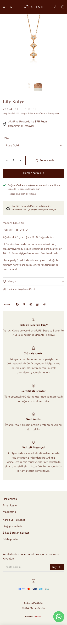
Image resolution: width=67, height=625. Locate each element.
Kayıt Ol (57, 567)
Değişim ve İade (13, 526)
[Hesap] (55, 7)
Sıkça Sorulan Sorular (16, 533)
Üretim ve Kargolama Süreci (21, 289)
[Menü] (4, 7)
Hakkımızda (10, 499)
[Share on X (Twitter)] (24, 304)
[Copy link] (44, 304)
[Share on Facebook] (17, 304)
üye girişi (31, 209)
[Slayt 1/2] (29, 87)
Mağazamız (9, 512)
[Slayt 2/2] (38, 87)
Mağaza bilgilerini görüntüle (22, 193)
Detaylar (29, 126)
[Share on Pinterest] (31, 304)
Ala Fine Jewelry (37, 608)
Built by (33, 616)
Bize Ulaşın (10, 505)
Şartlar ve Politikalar (33, 603)
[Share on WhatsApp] (38, 304)
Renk (6, 138)
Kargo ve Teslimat (14, 520)
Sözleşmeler (10, 539)
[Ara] (11, 7)
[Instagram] (33, 581)
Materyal (12, 281)
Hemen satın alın (33, 173)
